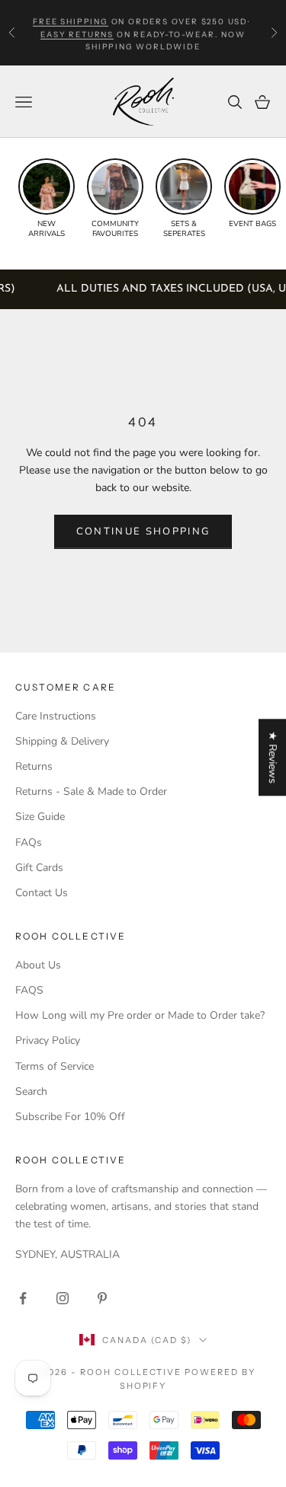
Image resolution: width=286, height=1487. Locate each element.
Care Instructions (55, 716)
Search (31, 1091)
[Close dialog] (275, 1292)
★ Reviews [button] (272, 757)
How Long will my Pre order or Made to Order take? (140, 1015)
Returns (34, 766)
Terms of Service (54, 1066)
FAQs (28, 842)
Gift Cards (39, 867)
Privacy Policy (47, 1040)
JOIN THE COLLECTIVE (74, 1435)
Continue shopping (143, 531)
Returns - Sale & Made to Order (91, 791)
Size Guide (40, 816)
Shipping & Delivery (62, 741)
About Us (38, 965)
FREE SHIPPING (70, 19)
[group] (46, 198)
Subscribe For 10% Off (70, 1116)
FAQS (29, 990)
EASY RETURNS (77, 32)
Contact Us (41, 892)
